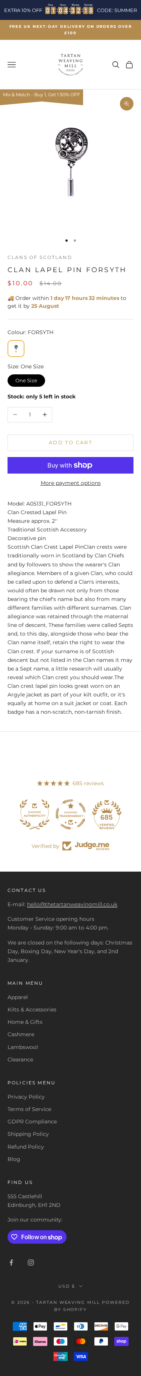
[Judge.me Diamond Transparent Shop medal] (71, 814)
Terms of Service (29, 1109)
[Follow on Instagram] (31, 1262)
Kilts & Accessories (32, 1009)
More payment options (71, 483)
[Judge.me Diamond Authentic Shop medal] (35, 814)
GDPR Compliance (32, 1121)
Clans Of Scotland (40, 257)
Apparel (18, 997)
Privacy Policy (26, 1096)
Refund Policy (26, 1146)
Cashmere (21, 1034)
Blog (14, 1159)
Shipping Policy (28, 1134)
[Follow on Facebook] (11, 1262)
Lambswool (23, 1047)
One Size (26, 378)
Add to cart (70, 442)
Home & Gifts (25, 1022)
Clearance (20, 1059)
